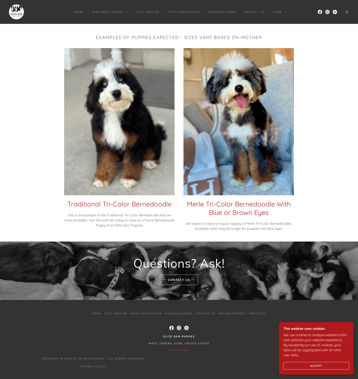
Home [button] (96, 313)
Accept (316, 365)
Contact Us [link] (254, 12)
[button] (108, 12)
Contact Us (179, 280)
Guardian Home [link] (221, 12)
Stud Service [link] (147, 12)
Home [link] (78, 12)
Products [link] (257, 313)
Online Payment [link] (232, 313)
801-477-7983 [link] (179, 350)
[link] (16, 12)
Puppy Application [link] (184, 12)
